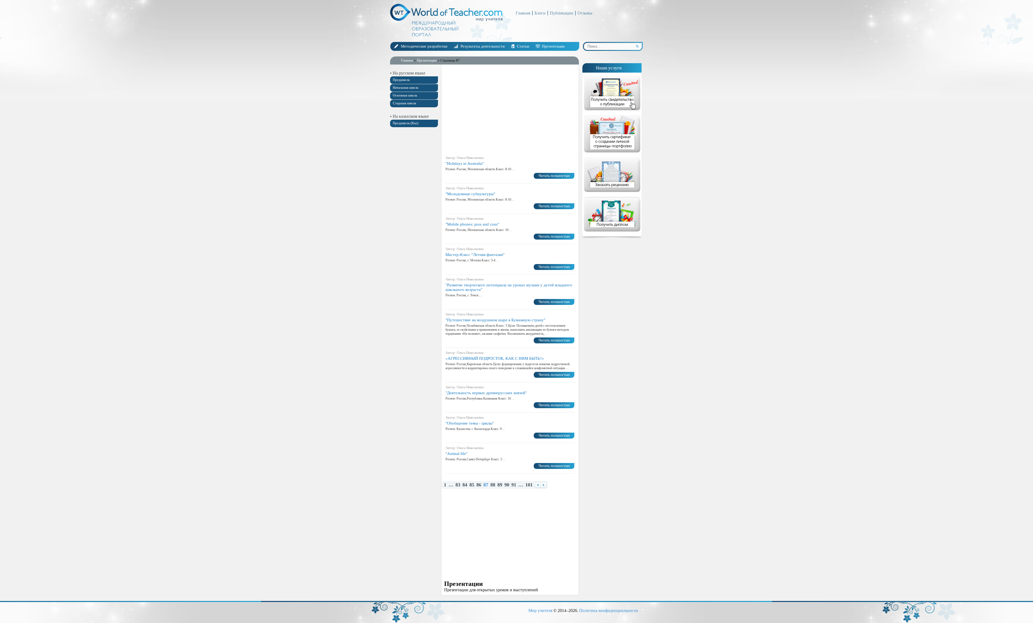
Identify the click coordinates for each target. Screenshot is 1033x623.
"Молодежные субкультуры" (470, 194)
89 (499, 484)
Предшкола (401, 80)
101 (529, 484)
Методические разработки (424, 46)
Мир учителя (540, 610)
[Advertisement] (414, 216)
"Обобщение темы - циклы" (469, 423)
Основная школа (405, 95)
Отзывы (585, 13)
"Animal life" (456, 453)
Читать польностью (554, 176)
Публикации (561, 13)
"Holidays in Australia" (464, 163)
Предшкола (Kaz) (405, 123)
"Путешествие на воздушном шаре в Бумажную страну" (495, 320)
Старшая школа (404, 103)
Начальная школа (405, 88)
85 (471, 484)
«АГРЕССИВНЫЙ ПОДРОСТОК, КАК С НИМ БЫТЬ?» (494, 358)
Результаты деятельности (483, 46)
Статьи (523, 46)
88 (492, 484)
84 (464, 484)
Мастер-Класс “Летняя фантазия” (475, 254)
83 (457, 484)
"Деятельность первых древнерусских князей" (486, 393)
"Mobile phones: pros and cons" (472, 224)
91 (513, 484)
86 (478, 484)
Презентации (553, 46)
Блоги (540, 13)
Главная (523, 13)
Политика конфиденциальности (608, 610)
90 (506, 484)
